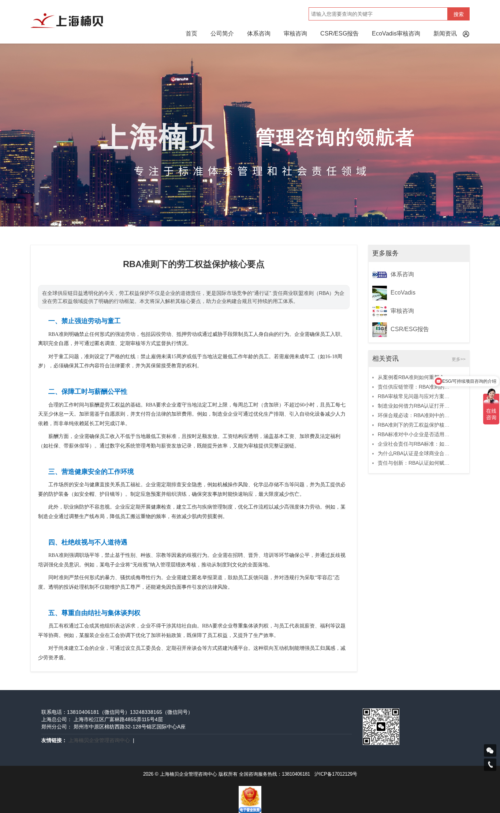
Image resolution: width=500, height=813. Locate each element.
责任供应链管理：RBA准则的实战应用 (415, 387)
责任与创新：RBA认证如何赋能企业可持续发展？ (415, 463)
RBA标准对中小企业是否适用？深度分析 (415, 434)
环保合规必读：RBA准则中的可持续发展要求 (415, 415)
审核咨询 (295, 33)
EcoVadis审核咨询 (396, 33)
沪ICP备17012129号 (335, 774)
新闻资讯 (445, 33)
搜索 (459, 14)
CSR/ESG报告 (339, 33)
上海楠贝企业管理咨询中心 (99, 740)
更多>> (459, 359)
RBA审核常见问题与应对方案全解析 (415, 396)
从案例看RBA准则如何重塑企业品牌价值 (415, 377)
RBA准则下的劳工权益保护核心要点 (415, 425)
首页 (191, 33)
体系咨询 (258, 33)
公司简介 (222, 33)
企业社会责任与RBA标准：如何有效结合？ (415, 444)
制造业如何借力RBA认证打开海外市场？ (415, 406)
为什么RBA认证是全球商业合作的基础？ (415, 453)
